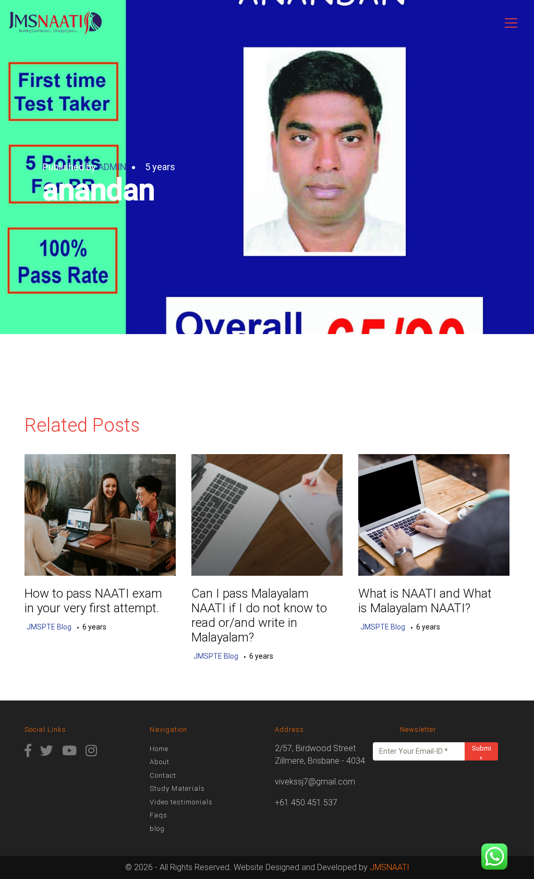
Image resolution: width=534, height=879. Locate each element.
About (159, 762)
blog (157, 829)
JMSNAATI (389, 867)
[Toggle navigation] (511, 23)
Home (159, 749)
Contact (163, 775)
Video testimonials (181, 802)
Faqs (158, 815)
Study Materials (177, 788)
